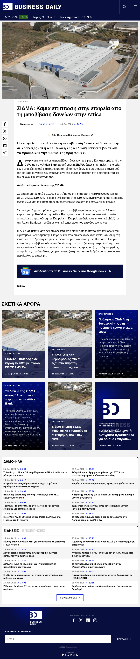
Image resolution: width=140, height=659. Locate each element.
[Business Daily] (32, 6)
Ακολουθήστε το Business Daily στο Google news (70, 271)
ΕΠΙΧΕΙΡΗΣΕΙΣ (46, 124)
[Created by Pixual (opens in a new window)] (70, 654)
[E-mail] (5, 153)
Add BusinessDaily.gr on (71, 135)
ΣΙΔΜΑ (21, 286)
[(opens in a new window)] (5, 124)
